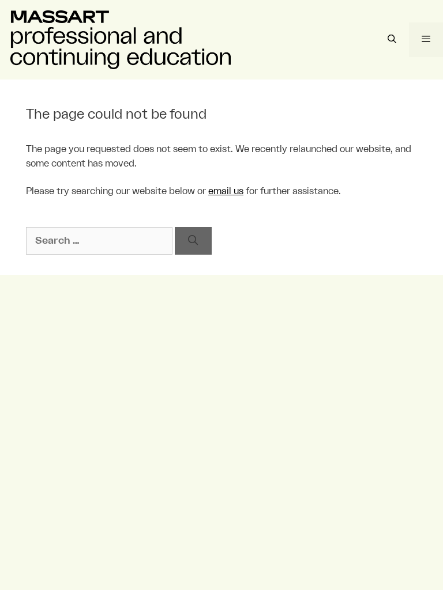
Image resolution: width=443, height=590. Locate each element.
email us (225, 191)
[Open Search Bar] (391, 40)
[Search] (193, 241)
